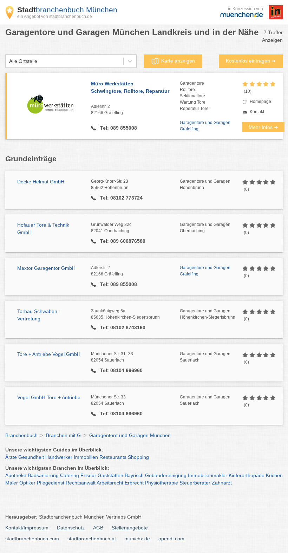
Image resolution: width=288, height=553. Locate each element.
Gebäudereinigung (165, 475)
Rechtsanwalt (81, 483)
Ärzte (11, 457)
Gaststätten (110, 475)
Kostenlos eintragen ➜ (251, 61)
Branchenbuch (21, 435)
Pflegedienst (50, 483)
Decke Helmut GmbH (40, 181)
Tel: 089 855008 (118, 128)
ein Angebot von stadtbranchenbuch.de (54, 16)
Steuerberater (194, 483)
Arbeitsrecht (110, 483)
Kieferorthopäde (246, 475)
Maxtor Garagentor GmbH (46, 268)
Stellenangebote (130, 528)
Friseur (88, 475)
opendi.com (171, 538)
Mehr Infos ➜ (263, 127)
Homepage (260, 101)
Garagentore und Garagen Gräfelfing (205, 125)
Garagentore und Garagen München (130, 435)
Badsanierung (43, 475)
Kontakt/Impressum (26, 528)
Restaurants (112, 457)
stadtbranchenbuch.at (91, 538)
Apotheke (15, 475)
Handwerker (58, 457)
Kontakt (257, 111)
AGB (98, 528)
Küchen (274, 475)
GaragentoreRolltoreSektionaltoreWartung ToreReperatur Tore (194, 96)
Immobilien (86, 457)
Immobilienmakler (207, 475)
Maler (11, 483)
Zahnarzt (222, 483)
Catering (69, 475)
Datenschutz (71, 528)
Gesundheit (31, 457)
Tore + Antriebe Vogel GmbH (48, 354)
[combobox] (9, 61)
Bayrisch (134, 475)
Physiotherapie (161, 483)
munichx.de (137, 538)
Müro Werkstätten (130, 87)
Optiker (27, 483)
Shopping (138, 457)
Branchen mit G (63, 435)
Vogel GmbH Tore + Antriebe (48, 397)
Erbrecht (134, 483)
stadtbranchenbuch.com (32, 538)
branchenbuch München (67, 10)
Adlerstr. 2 (107, 109)
